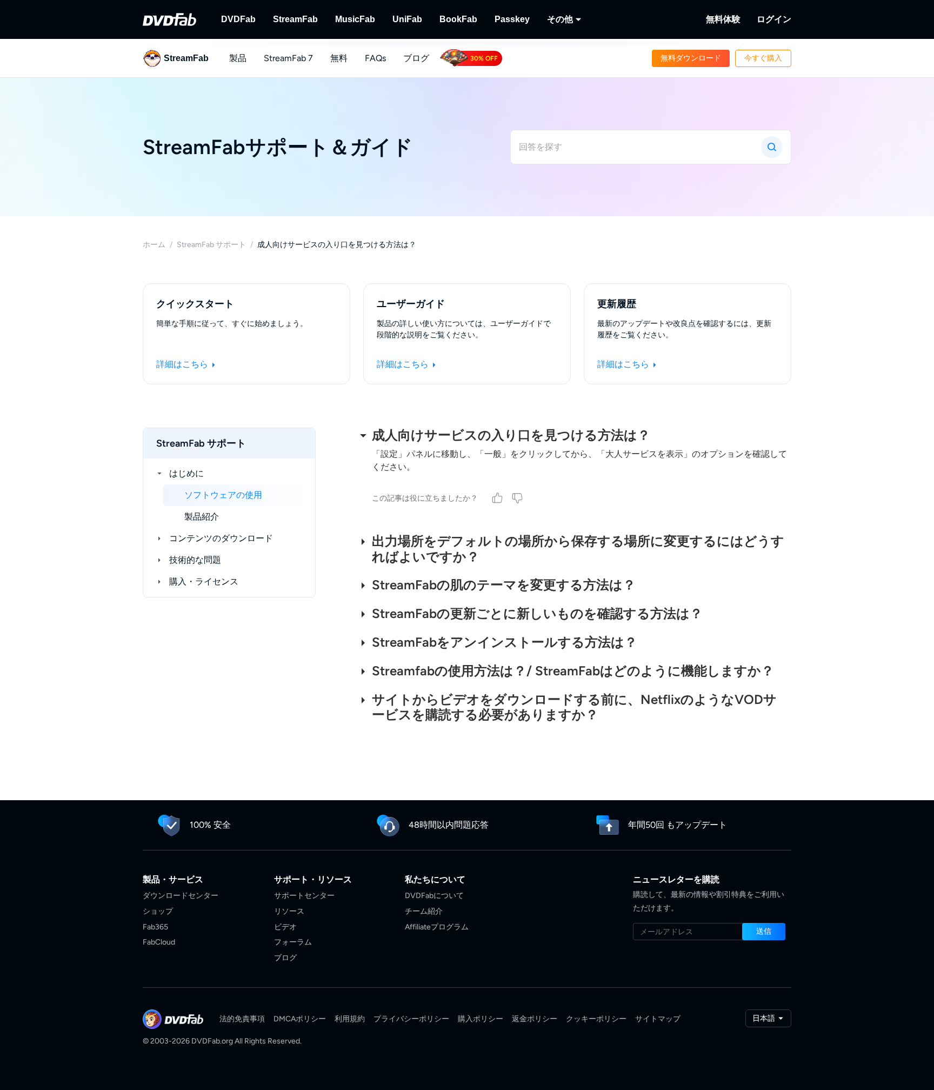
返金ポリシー (534, 1018)
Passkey (512, 19)
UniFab (407, 19)
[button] (691, 58)
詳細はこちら (183, 364)
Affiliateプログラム (437, 927)
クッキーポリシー (596, 1018)
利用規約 (350, 1018)
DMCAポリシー (299, 1018)
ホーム (154, 244)
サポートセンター (304, 895)
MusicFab (355, 19)
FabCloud (159, 942)
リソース (289, 911)
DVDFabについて (434, 895)
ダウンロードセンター (180, 895)
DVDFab (238, 19)
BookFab (458, 19)
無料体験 (723, 19)
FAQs (375, 58)
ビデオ (285, 927)
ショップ (158, 911)
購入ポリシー (480, 1018)
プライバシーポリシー (411, 1018)
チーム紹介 (424, 911)
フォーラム (293, 942)
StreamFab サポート (211, 244)
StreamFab (295, 19)
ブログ (416, 58)
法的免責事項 (242, 1018)
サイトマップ (658, 1018)
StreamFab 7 (288, 58)
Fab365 (155, 927)
